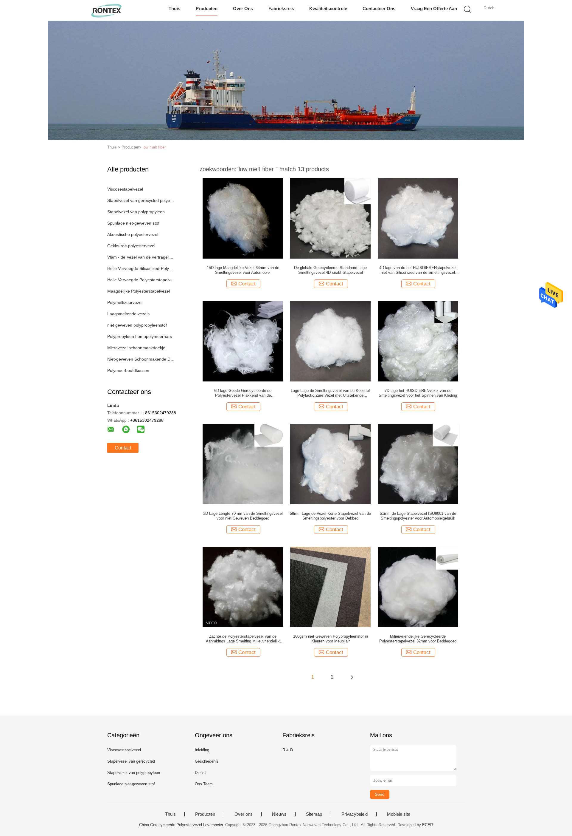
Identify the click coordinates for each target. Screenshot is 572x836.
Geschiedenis (206, 761)
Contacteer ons (379, 8)
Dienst (200, 772)
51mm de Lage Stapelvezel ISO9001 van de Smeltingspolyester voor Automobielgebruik (418, 515)
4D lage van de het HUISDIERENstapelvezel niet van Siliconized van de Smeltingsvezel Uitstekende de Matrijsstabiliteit (417, 270)
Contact (123, 447)
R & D (287, 750)
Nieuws (279, 814)
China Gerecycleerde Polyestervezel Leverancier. (182, 825)
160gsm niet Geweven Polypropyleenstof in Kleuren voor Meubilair (330, 638)
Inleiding (202, 750)
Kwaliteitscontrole (328, 8)
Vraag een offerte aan (434, 8)
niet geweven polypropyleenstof (137, 325)
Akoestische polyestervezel (132, 234)
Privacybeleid (354, 814)
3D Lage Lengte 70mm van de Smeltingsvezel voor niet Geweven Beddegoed (243, 515)
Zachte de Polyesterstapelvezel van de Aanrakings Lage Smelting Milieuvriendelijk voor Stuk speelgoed (243, 639)
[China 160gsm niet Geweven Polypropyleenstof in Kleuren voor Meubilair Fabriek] (330, 587)
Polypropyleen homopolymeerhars (139, 336)
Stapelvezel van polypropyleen (136, 211)
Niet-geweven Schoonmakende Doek (141, 359)
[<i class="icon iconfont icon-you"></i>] (352, 677)
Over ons (243, 8)
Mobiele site (398, 814)
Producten (206, 8)
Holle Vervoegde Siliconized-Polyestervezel (141, 268)
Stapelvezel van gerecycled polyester (141, 200)
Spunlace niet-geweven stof (133, 223)
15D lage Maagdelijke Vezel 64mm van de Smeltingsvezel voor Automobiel (243, 270)
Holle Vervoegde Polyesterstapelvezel (141, 279)
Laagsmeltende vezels (128, 313)
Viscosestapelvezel (125, 189)
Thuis (174, 8)
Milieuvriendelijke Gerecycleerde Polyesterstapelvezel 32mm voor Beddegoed (417, 638)
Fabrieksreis (281, 8)
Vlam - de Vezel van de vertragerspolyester (141, 257)
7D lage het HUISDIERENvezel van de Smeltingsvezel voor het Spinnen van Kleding (418, 393)
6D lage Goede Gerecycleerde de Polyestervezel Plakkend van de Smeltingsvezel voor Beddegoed (242, 393)
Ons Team (204, 784)
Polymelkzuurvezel (124, 302)
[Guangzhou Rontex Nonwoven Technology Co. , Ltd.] (106, 10)
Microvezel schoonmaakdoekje (136, 347)
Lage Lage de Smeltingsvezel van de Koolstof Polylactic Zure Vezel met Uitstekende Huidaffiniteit (330, 393)
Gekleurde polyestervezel (131, 245)
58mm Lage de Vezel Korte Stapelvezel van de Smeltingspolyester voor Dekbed (330, 515)
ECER (427, 825)
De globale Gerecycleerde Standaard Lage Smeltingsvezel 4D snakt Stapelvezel (330, 270)
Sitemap (314, 814)
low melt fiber (154, 147)
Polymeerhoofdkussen (128, 370)
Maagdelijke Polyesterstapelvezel (138, 291)
